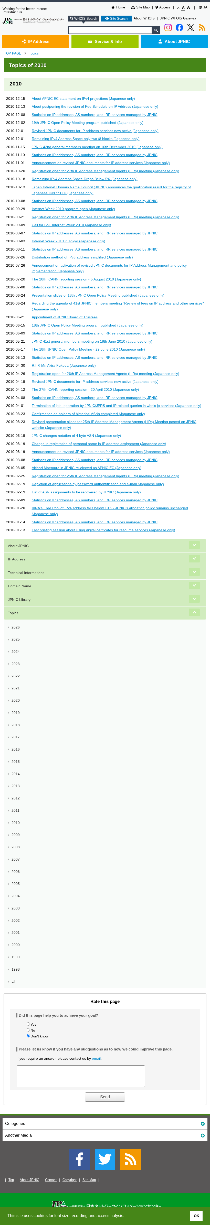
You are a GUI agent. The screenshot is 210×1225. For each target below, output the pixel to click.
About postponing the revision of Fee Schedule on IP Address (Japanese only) (95, 106)
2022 (16, 676)
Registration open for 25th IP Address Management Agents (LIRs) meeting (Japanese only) (105, 476)
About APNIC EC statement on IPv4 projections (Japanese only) (83, 98)
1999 (16, 957)
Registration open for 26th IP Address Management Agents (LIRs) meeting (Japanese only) (105, 374)
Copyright (69, 1180)
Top (11, 1180)
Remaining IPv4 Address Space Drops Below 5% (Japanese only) (85, 179)
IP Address (38, 41)
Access (165, 7)
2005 (16, 884)
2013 (16, 786)
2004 (16, 896)
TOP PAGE (12, 53)
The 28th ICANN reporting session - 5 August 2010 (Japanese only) (86, 279)
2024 (16, 651)
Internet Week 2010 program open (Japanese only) (73, 209)
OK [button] (196, 1216)
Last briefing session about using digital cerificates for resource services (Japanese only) (103, 530)
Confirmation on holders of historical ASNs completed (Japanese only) (88, 414)
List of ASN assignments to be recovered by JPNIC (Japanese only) (86, 492)
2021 (16, 688)
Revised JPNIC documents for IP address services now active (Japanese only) (95, 131)
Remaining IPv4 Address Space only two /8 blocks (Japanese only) (86, 139)
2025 (16, 639)
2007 (16, 859)
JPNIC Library (19, 600)
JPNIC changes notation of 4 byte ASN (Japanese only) (76, 435)
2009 (16, 835)
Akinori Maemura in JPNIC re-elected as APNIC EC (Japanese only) (86, 468)
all (13, 981)
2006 (16, 872)
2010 (16, 823)
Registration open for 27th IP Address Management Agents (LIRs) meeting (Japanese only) (105, 171)
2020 (16, 700)
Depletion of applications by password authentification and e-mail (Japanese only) (98, 484)
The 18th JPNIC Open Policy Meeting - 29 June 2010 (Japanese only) (88, 349)
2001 (16, 932)
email (96, 1058)
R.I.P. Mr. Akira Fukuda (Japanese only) (64, 365)
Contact (51, 1180)
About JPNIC (177, 41)
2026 (16, 627)
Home (120, 7)
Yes (33, 1024)
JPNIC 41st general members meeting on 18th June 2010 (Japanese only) (92, 341)
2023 (16, 664)
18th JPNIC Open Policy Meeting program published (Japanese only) (87, 325)
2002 (16, 920)
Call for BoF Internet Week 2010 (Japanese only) (71, 225)
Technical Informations (26, 573)
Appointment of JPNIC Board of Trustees (65, 317)
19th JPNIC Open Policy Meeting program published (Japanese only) (87, 123)
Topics (34, 53)
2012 (16, 798)
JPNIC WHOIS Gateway (178, 18)
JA (205, 7)
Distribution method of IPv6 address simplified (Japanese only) (82, 257)
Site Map (143, 7)
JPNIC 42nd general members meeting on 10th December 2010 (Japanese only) (97, 147)
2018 (16, 725)
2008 (16, 847)
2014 (16, 774)
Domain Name (19, 586)
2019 (16, 713)
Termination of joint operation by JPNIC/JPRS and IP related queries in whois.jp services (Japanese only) (116, 406)
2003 (16, 908)
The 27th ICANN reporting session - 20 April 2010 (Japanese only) (85, 389)
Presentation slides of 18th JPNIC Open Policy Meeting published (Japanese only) (98, 295)
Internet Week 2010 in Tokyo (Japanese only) (68, 241)
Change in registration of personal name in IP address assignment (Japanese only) (99, 444)
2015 (16, 762)
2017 (16, 737)
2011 (15, 810)
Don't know (39, 1036)
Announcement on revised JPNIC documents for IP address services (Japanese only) (101, 163)
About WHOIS (144, 18)
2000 (16, 945)
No (32, 1030)
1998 (16, 969)
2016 (16, 749)
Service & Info (108, 41)
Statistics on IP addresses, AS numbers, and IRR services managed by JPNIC (95, 115)
